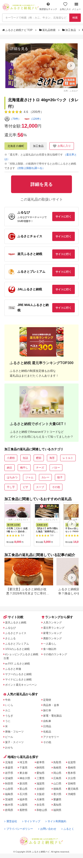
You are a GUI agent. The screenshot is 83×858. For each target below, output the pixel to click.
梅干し (24, 467)
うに (7, 721)
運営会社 (11, 821)
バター (56, 467)
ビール (9, 737)
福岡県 (57, 810)
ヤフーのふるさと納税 (18, 674)
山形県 (9, 789)
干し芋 (11, 487)
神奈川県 (24, 778)
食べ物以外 (49, 649)
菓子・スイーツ (14, 742)
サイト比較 (15, 617)
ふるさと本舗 (13, 669)
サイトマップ (32, 821)
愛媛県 (57, 799)
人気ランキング (52, 622)
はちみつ (12, 477)
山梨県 (23, 804)
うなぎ (9, 715)
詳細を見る (19, 49)
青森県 (9, 767)
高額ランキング (52, 638)
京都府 (40, 789)
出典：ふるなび (71, 90)
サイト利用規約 (57, 821)
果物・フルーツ (14, 731)
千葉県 (23, 767)
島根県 (57, 767)
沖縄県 (72, 794)
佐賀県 (72, 762)
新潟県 (23, 783)
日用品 (47, 726)
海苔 (52, 457)
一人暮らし (49, 643)
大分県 (72, 778)
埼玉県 (23, 762)
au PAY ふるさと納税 (17, 663)
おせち (9, 747)
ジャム (29, 477)
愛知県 (40, 773)
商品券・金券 (51, 705)
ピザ (25, 487)
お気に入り (65, 9)
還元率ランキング (53, 627)
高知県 (57, 804)
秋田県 (9, 783)
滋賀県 (40, 783)
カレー (45, 477)
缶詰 (25, 457)
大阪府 (40, 794)
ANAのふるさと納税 (17, 649)
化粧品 (47, 731)
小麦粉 (11, 457)
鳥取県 (57, 762)
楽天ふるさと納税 (15, 622)
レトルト (68, 457)
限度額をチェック (48, 9)
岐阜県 (40, 762)
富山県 (23, 789)
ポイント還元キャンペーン (21, 684)
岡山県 (57, 773)
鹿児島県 (73, 789)
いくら (9, 705)
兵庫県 (40, 799)
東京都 (23, 773)
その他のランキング (55, 654)
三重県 (40, 778)
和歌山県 (42, 810)
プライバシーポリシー (19, 828)
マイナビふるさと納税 (18, 679)
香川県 (57, 794)
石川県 (23, 794)
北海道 (9, 762)
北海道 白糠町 (16, 146)
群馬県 (9, 810)
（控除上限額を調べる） (30, 168)
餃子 (60, 477)
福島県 (9, 794)
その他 (56, 487)
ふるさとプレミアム (17, 643)
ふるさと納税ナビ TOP (19, 30)
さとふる (10, 638)
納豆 (9, 467)
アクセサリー (51, 737)
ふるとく (69, 828)
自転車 (47, 721)
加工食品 (71, 30)
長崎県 (72, 767)
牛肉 (7, 700)
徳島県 (57, 789)
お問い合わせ (48, 828)
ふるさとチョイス (15, 633)
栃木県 (9, 804)
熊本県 (72, 773)
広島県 (57, 778)
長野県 (23, 810)
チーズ (40, 467)
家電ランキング (52, 633)
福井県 (23, 799)
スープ (40, 487)
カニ (7, 710)
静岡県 (40, 767)
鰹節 (38, 457)
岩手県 (9, 773)
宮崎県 (72, 783)
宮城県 (9, 778)
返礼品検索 (49, 30)
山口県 (57, 783)
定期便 (47, 700)
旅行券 (47, 710)
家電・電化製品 (52, 715)
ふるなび (10, 627)
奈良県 (40, 804)
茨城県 (9, 799)
